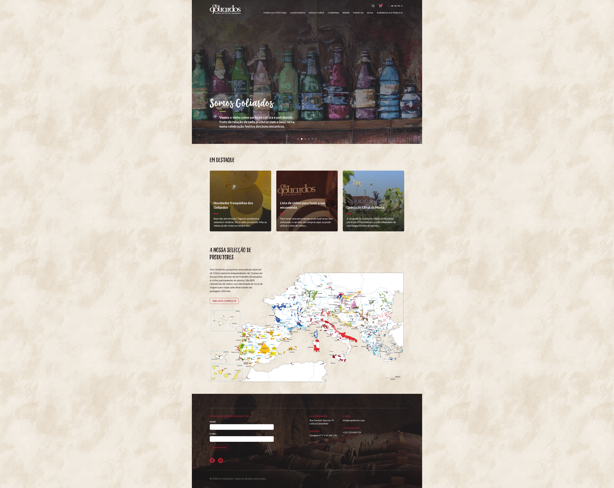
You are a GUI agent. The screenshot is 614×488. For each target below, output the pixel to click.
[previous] (197, 72)
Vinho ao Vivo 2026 (275, 13)
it (402, 6)
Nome (213, 422)
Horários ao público (390, 13)
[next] (416, 72)
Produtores (316, 13)
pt (389, 6)
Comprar (333, 13)
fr (399, 6)
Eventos (358, 13)
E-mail (213, 434)
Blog (370, 13)
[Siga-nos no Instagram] (220, 460)
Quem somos (297, 13)
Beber (346, 13)
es (396, 6)
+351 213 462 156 (352, 432)
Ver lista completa (224, 300)
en (392, 6)
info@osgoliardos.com (354, 420)
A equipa (298, 99)
